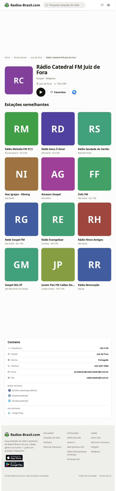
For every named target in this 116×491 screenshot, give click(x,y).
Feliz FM (83, 194)
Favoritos (60, 92)
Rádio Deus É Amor (53, 149)
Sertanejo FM (73, 459)
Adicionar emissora (100, 442)
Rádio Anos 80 (74, 437)
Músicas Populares (52, 447)
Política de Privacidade (88, 476)
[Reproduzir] (40, 92)
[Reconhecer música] (74, 92)
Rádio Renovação (88, 285)
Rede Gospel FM (15, 239)
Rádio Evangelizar (52, 239)
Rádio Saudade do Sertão (93, 149)
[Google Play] (14, 464)
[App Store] (14, 457)
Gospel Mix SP (13, 285)
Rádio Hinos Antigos (90, 239)
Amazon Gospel (51, 194)
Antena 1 (71, 442)
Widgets (95, 447)
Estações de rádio (52, 437)
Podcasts (48, 442)
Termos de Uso (105, 476)
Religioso (51, 78)
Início (7, 57)
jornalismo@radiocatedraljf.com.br (91, 371)
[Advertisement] (58, 33)
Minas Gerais (20, 57)
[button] (21, 128)
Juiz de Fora (36, 57)
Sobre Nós (96, 437)
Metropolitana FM (75, 447)
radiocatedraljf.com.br (97, 377)
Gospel (40, 78)
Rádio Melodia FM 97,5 (19, 149)
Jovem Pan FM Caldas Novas (58, 285)
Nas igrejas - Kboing (17, 194)
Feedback (95, 451)
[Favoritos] (102, 5)
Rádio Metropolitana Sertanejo (77, 453)
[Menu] (108, 5)
